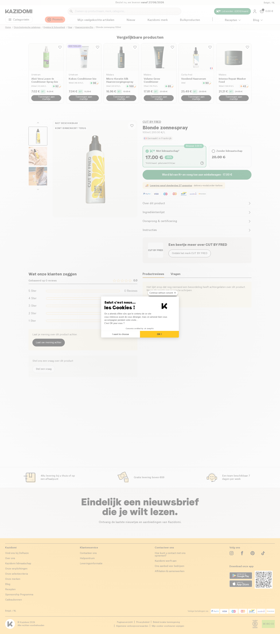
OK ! (159, 334)
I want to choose (120, 334)
